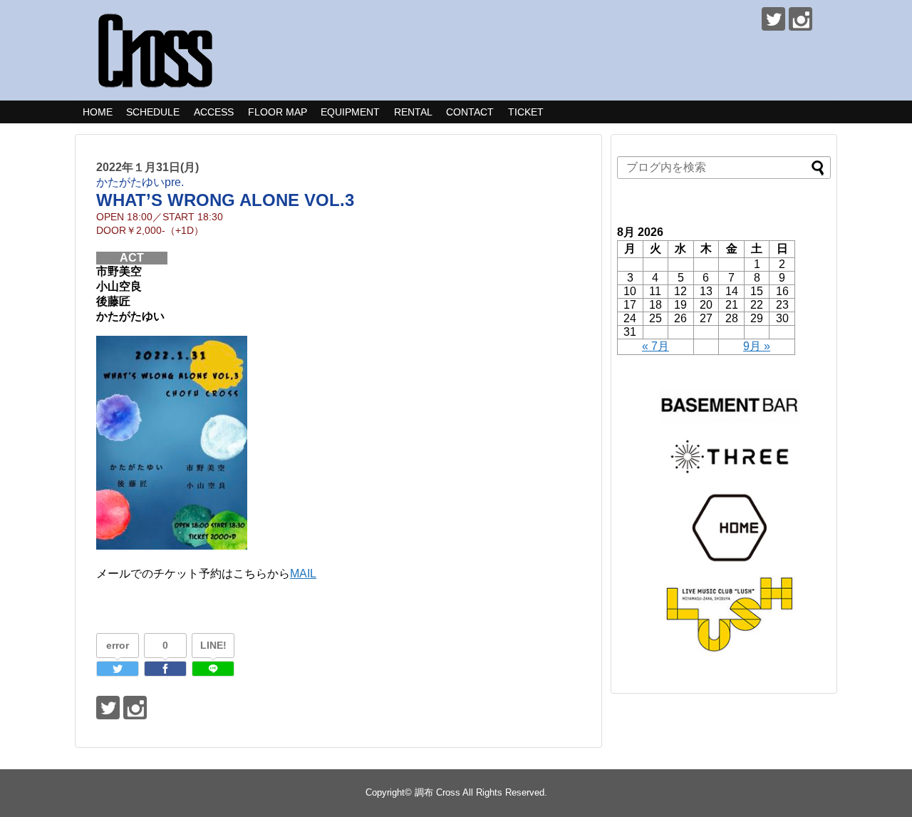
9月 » (756, 346)
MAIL (303, 573)
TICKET (526, 112)
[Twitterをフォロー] (773, 19)
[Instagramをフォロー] (800, 19)
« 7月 (655, 346)
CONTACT (470, 112)
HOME (98, 112)
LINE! (213, 645)
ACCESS (214, 112)
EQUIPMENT (350, 112)
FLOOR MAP (277, 112)
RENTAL (413, 112)
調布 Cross (437, 792)
